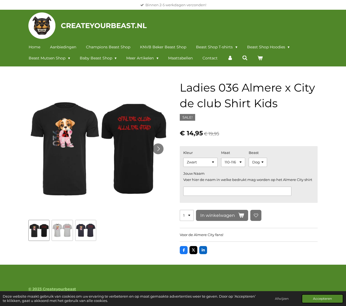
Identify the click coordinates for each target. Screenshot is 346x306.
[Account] (230, 58)
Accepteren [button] (322, 299)
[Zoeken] (245, 58)
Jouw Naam (194, 173)
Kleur (188, 152)
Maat (225, 152)
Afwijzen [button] (282, 299)
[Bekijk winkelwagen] (260, 58)
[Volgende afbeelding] (158, 148)
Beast (254, 152)
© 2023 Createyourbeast (52, 289)
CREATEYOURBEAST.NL (104, 25)
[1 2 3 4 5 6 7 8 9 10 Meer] (187, 215)
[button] (38, 230)
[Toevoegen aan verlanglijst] (255, 215)
